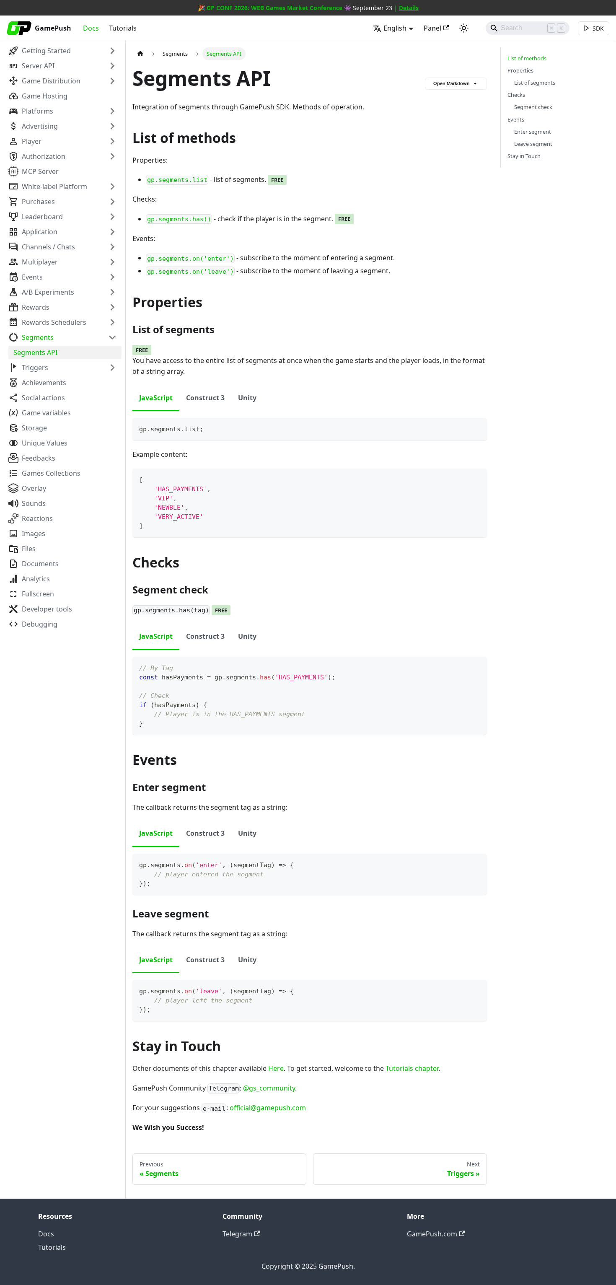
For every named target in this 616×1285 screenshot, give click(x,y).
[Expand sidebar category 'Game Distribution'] (112, 81)
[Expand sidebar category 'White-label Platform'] (112, 186)
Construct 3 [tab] (205, 397)
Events (515, 119)
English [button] (394, 28)
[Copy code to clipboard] (477, 428)
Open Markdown (451, 83)
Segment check (533, 107)
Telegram (237, 1233)
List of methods (526, 58)
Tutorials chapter (412, 1068)
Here (276, 1068)
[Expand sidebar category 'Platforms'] (112, 111)
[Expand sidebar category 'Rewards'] (112, 307)
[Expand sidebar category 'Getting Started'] (112, 50)
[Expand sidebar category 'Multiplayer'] (112, 262)
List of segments (534, 82)
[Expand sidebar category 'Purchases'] (112, 201)
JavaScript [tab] (156, 397)
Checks (516, 94)
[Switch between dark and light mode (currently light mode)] (464, 28)
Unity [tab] (247, 397)
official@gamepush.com (268, 1107)
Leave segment (533, 144)
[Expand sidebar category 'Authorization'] (112, 156)
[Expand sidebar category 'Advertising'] (112, 126)
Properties (520, 70)
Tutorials (123, 28)
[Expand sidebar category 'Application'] (112, 231)
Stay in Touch (524, 156)
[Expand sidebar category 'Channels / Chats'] (112, 247)
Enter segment (532, 131)
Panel (432, 28)
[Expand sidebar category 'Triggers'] (112, 367)
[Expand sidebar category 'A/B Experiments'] (112, 292)
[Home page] (140, 53)
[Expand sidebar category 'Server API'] (112, 66)
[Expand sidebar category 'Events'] (112, 277)
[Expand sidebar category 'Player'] (112, 141)
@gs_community (269, 1088)
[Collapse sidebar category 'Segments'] (112, 337)
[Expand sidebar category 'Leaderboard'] (112, 216)
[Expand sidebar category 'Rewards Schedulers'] (112, 322)
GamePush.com (432, 1233)
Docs (91, 28)
